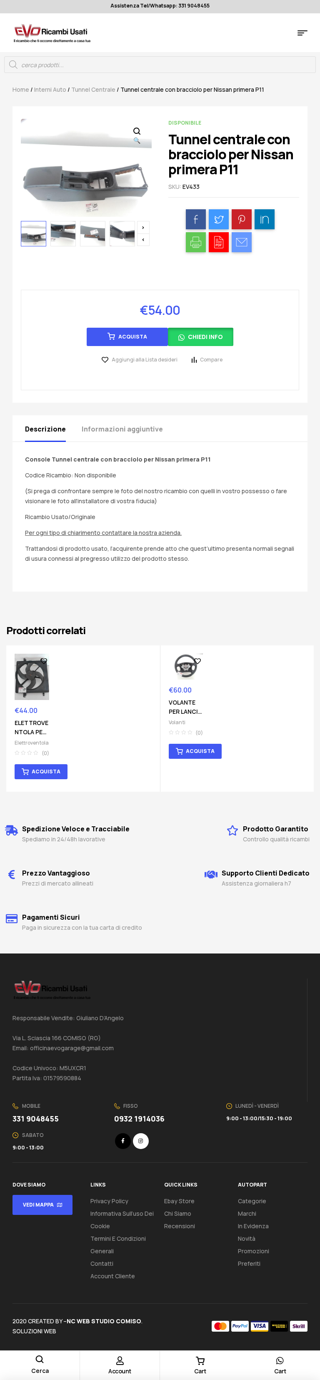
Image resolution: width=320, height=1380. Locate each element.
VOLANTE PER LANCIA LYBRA (185, 711)
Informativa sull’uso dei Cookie (122, 1219)
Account (119, 1371)
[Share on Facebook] (196, 219)
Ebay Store (179, 1201)
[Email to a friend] (242, 242)
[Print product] (196, 242)
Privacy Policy (109, 1201)
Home (20, 89)
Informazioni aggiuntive (122, 429)
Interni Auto (50, 89)
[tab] (52, 428)
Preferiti (249, 1263)
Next (143, 227)
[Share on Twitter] (219, 219)
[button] (200, 339)
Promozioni (253, 1251)
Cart (200, 1371)
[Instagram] (141, 1141)
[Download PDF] (219, 242)
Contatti (101, 1263)
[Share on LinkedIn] (265, 219)
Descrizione (45, 429)
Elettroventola (32, 742)
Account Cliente (112, 1276)
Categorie (252, 1201)
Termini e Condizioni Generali (118, 1244)
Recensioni (179, 1226)
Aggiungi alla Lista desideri (145, 359)
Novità (246, 1238)
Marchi (247, 1213)
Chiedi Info (205, 337)
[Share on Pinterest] (242, 219)
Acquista (132, 336)
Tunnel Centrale (93, 89)
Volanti (177, 722)
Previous (143, 239)
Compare (211, 359)
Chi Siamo (177, 1213)
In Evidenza (253, 1226)
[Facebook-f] (123, 1141)
